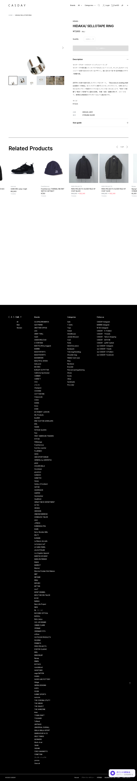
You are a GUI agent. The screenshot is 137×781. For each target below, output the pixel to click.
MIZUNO (37, 583)
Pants (69, 343)
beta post (37, 364)
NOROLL (37, 616)
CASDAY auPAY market (105, 343)
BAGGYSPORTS (39, 352)
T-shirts (70, 325)
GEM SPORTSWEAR (41, 457)
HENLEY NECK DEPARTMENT (44, 502)
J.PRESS (37, 523)
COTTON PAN (39, 394)
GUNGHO (37, 475)
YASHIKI (37, 748)
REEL (36, 652)
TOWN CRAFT (39, 715)
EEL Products (39, 415)
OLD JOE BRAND (40, 622)
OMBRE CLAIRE (39, 625)
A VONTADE (38, 343)
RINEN (36, 661)
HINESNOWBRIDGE (41, 514)
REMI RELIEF (38, 655)
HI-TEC (36, 505)
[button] (10, 48)
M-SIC (36, 598)
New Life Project (40, 604)
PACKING (37, 640)
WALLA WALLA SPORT (42, 730)
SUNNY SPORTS (40, 694)
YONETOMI (38, 754)
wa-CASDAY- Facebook (105, 355)
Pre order (70, 385)
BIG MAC (37, 367)
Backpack (70, 349)
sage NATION (39, 673)
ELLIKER (37, 418)
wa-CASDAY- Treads (104, 349)
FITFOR (37, 439)
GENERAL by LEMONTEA (43, 460)
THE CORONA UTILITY (42, 700)
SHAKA (36, 676)
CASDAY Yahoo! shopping (106, 337)
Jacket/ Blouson (73, 337)
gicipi (36, 463)
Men (18, 325)
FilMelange (38, 442)
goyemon (37, 472)
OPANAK (37, 628)
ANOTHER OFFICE (40, 328)
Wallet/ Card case (73, 358)
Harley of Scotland (41, 484)
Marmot (37, 568)
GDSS (36, 454)
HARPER (37, 493)
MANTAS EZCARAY (41, 556)
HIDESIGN (37, 511)
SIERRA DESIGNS (40, 685)
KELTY (36, 535)
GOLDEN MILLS (39, 466)
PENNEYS (37, 643)
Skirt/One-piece (73, 346)
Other (69, 379)
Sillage (36, 682)
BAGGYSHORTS (40, 355)
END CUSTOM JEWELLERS (43, 421)
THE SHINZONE (39, 709)
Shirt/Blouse (71, 334)
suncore (37, 697)
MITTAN (37, 586)
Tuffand (37, 721)
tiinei (36, 712)
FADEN (36, 427)
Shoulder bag (72, 355)
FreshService (39, 445)
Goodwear (38, 469)
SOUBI (36, 691)
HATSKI (37, 487)
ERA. (35, 424)
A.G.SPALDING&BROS (41, 322)
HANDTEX (38, 478)
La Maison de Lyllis (40, 541)
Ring (68, 361)
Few (35, 433)
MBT (36, 574)
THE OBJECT (39, 706)
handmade (71, 382)
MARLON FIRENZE (40, 559)
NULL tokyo (38, 619)
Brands (72, 5)
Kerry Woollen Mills (41, 532)
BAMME (37, 349)
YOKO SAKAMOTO (41, 751)
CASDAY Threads (103, 334)
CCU (36, 382)
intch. (36, 520)
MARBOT (37, 565)
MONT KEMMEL (39, 592)
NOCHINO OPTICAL (41, 613)
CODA (36, 400)
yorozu (36, 760)
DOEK (36, 409)
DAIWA (36, 403)
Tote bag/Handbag (74, 352)
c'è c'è (36, 385)
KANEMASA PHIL (40, 526)
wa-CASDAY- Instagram (105, 346)
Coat (69, 340)
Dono (36, 406)
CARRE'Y (37, 379)
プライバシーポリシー (87, 777)
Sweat (69, 331)
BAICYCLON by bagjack (42, 346)
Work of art (38, 742)
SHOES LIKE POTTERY (42, 679)
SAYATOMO (38, 670)
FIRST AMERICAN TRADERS (44, 436)
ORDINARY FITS (39, 631)
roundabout (38, 667)
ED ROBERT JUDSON (41, 412)
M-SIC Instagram (102, 328)
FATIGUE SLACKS (40, 430)
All (17, 322)
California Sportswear (42, 373)
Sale (68, 322)
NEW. (36, 607)
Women (19, 328)
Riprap (36, 658)
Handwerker (38, 496)
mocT (36, 589)
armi (35, 331)
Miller (36, 580)
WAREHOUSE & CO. (41, 733)
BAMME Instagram (103, 325)
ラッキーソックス (40, 757)
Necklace (70, 364)
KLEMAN (37, 538)
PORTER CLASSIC (40, 649)
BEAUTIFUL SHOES (41, 361)
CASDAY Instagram (103, 322)
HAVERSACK (38, 490)
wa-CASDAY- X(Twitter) (105, 352)
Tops (69, 328)
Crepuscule (38, 397)
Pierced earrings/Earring (76, 370)
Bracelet (70, 367)
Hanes (36, 481)
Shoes (69, 373)
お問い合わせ (126, 777)
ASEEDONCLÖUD (40, 340)
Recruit (76, 777)
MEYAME (37, 577)
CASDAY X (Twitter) (104, 331)
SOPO (36, 688)
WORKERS (38, 739)
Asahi (36, 337)
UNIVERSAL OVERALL (41, 727)
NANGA (36, 601)
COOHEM (37, 391)
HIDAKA (37, 508)
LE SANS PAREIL (39, 547)
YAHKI (36, 745)
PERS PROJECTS (40, 646)
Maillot (36, 562)
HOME (11, 15)
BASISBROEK (38, 358)
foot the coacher (40, 448)
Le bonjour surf (39, 544)
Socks (69, 376)
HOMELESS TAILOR (41, 517)
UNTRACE (37, 724)
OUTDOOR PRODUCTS (42, 637)
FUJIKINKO (38, 451)
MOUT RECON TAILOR (42, 595)
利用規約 (99, 777)
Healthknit (37, 499)
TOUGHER (38, 718)
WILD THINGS (39, 736)
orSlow (36, 634)
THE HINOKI (38, 703)
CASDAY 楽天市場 (103, 340)
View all (37, 763)
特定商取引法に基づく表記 (112, 777)
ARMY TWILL (38, 334)
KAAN (36, 529)
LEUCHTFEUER (39, 550)
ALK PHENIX (38, 325)
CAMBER (37, 376)
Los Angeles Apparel (41, 553)
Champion (37, 388)
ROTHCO (37, 664)
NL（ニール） (39, 610)
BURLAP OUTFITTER (41, 370)
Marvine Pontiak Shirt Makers (44, 571)
